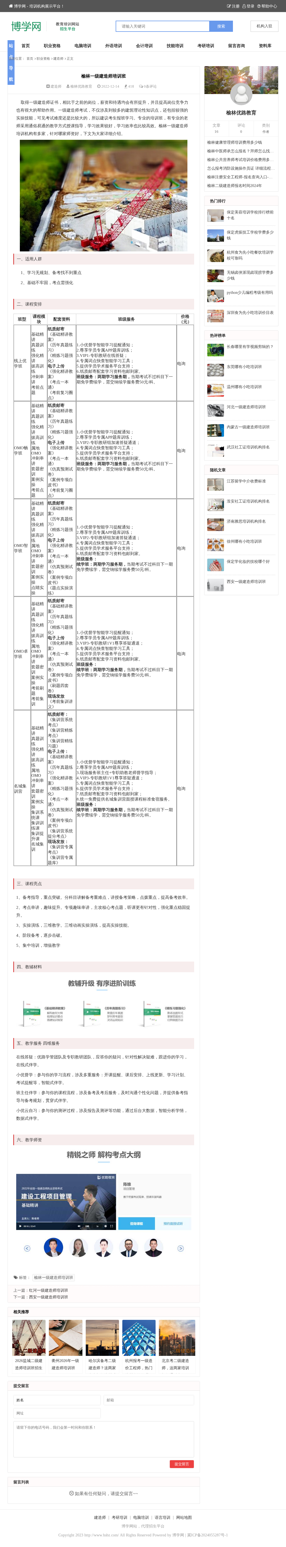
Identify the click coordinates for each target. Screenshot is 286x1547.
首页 (26, 46)
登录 (250, 6)
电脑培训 (83, 46)
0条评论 (150, 86)
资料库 (265, 46)
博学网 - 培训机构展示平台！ (39, 6)
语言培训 (162, 1517)
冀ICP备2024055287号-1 (207, 1535)
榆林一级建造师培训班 (53, 1277)
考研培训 (205, 46)
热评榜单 (218, 335)
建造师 (58, 59)
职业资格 (52, 46)
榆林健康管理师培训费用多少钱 (234, 142)
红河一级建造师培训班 (48, 1290)
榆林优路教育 (81, 86)
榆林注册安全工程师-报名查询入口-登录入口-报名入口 (241, 177)
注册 (236, 6)
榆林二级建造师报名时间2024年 (234, 186)
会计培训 (144, 46)
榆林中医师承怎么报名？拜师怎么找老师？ (241, 151)
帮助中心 (269, 6)
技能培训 (175, 46)
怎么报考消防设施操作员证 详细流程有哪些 (241, 168)
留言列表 (21, 1482)
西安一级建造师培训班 (48, 1297)
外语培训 (113, 46)
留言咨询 (236, 46)
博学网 (178, 1535)
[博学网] (75, 26)
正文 (70, 59)
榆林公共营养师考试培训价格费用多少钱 (241, 160)
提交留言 (182, 1464)
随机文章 (218, 470)
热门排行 (218, 201)
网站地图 (184, 1517)
